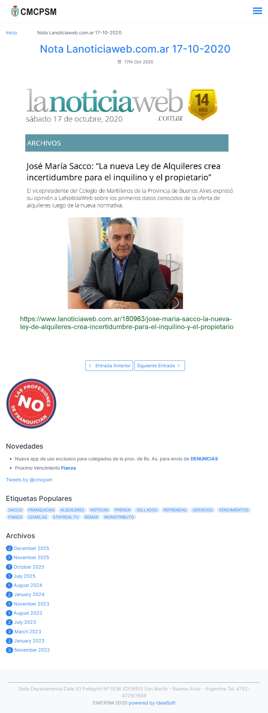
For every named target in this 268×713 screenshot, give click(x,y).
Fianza (15, 517)
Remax (91, 517)
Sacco (15, 509)
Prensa (122, 509)
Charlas (37, 517)
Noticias (99, 509)
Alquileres (72, 509)
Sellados (147, 509)
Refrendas (175, 509)
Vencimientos (234, 509)
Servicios (203, 509)
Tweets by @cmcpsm (29, 479)
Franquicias (41, 509)
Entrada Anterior (112, 365)
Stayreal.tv (66, 517)
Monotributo (119, 517)
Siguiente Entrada (156, 365)
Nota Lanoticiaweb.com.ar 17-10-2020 (135, 48)
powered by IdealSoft (152, 702)
